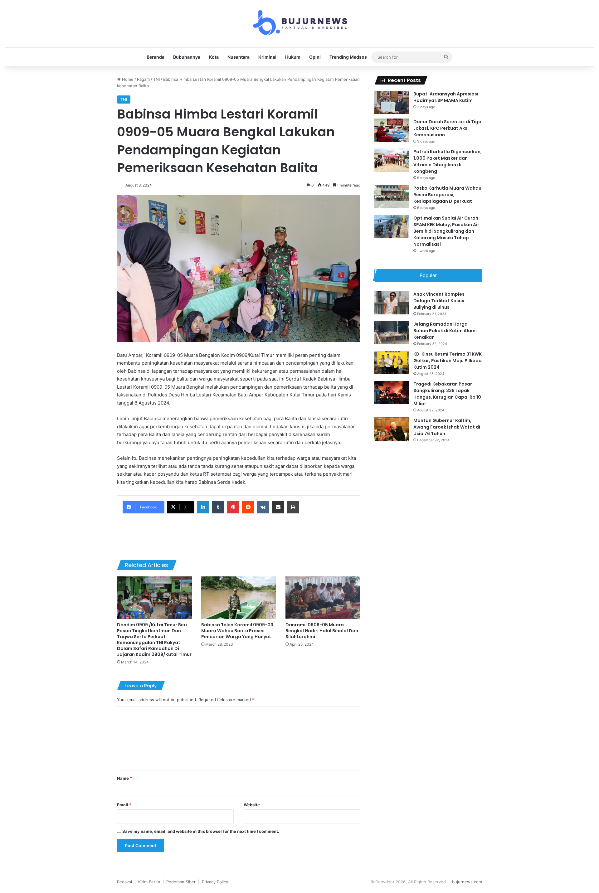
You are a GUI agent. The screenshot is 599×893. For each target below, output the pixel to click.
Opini (315, 57)
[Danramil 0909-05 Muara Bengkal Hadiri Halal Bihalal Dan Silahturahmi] (322, 597)
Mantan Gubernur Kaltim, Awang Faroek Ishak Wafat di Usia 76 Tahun (446, 427)
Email (124, 804)
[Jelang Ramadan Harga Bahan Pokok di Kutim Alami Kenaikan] (391, 332)
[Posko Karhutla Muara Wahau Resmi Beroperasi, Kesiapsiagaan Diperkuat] (391, 196)
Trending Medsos (348, 57)
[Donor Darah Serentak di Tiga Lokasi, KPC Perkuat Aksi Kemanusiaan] (391, 130)
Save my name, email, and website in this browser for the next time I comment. (200, 831)
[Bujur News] (299, 23)
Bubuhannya (186, 57)
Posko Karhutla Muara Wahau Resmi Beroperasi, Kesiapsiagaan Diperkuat (447, 194)
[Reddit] (248, 507)
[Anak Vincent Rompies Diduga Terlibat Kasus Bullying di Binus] (391, 302)
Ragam (143, 79)
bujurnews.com (467, 881)
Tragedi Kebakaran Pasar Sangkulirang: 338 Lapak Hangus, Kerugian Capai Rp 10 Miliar (447, 394)
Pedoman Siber (181, 881)
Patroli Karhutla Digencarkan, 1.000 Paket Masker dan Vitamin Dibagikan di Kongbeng (447, 161)
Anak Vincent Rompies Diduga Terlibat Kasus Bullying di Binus (439, 300)
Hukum (292, 57)
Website (252, 804)
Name (124, 778)
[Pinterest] (233, 507)
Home (127, 79)
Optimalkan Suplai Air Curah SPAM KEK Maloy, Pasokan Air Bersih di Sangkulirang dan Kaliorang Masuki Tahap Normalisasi (446, 231)
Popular (428, 275)
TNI (156, 79)
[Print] (293, 507)
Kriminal (267, 57)
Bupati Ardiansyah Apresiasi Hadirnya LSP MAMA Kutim (445, 97)
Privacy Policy (215, 881)
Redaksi (124, 881)
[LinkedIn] (203, 507)
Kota (214, 57)
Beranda (155, 57)
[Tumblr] (218, 507)
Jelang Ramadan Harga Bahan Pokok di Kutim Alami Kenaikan (445, 330)
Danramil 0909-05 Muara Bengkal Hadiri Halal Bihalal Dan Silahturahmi (321, 631)
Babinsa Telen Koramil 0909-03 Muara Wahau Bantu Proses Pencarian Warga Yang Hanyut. (237, 631)
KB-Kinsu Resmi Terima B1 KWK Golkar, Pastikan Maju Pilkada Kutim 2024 (447, 360)
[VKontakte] (263, 507)
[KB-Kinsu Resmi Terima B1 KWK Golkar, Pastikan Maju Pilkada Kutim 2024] (391, 362)
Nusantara (238, 57)
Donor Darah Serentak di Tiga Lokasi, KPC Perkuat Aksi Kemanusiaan (447, 128)
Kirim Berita (149, 881)
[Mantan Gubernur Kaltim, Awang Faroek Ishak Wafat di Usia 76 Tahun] (391, 429)
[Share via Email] (278, 507)
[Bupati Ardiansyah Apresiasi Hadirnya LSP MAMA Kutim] (391, 102)
